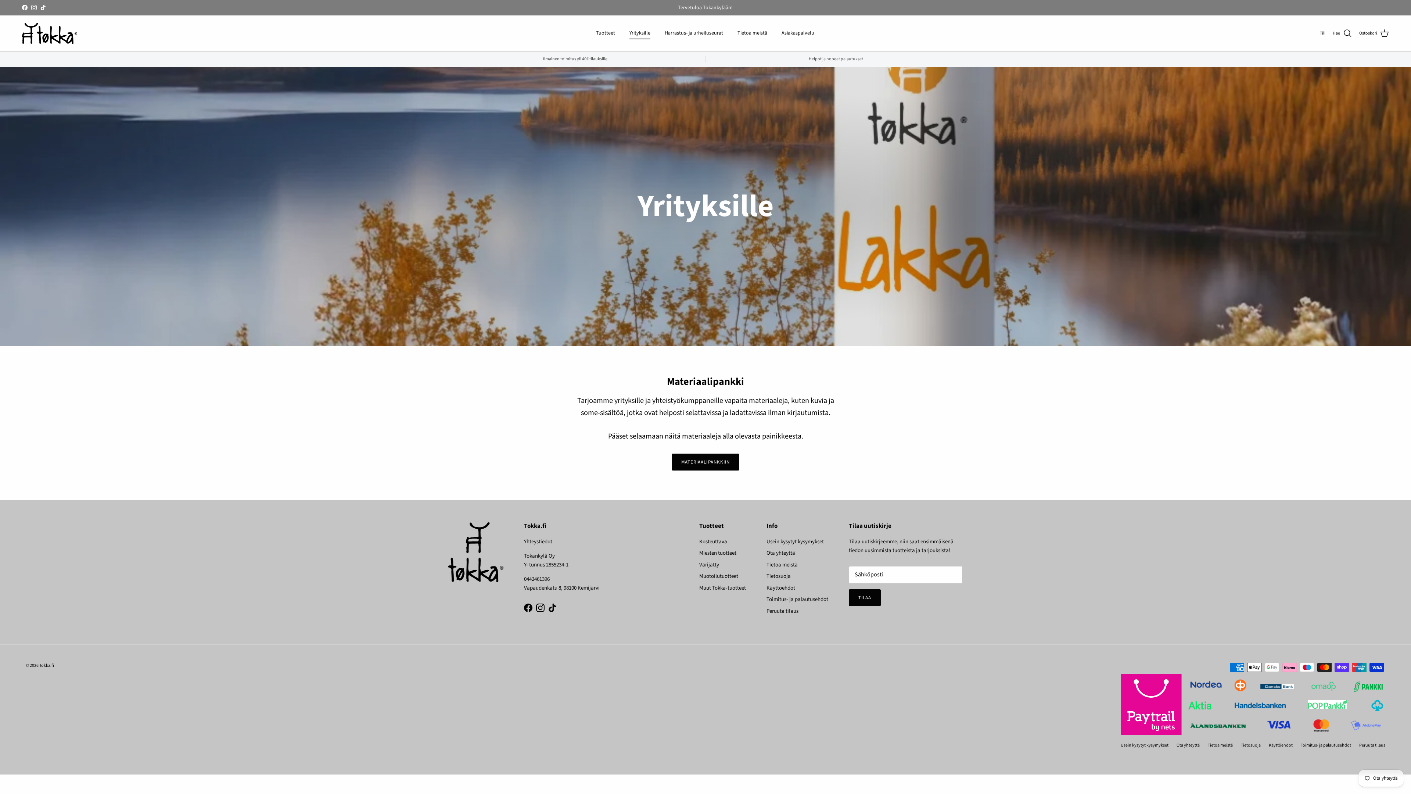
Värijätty (709, 565)
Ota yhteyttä (780, 553)
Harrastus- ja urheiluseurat (694, 33)
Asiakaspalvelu (798, 33)
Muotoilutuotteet (718, 576)
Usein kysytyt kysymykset (795, 542)
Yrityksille (639, 33)
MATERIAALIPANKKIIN (705, 462)
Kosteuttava (713, 542)
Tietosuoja (778, 576)
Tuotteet (605, 33)
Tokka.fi (46, 665)
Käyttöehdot (780, 588)
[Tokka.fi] (49, 33)
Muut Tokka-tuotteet (722, 588)
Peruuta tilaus (782, 611)
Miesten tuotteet (717, 553)
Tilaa (864, 597)
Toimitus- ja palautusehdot (797, 599)
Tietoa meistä (752, 33)
